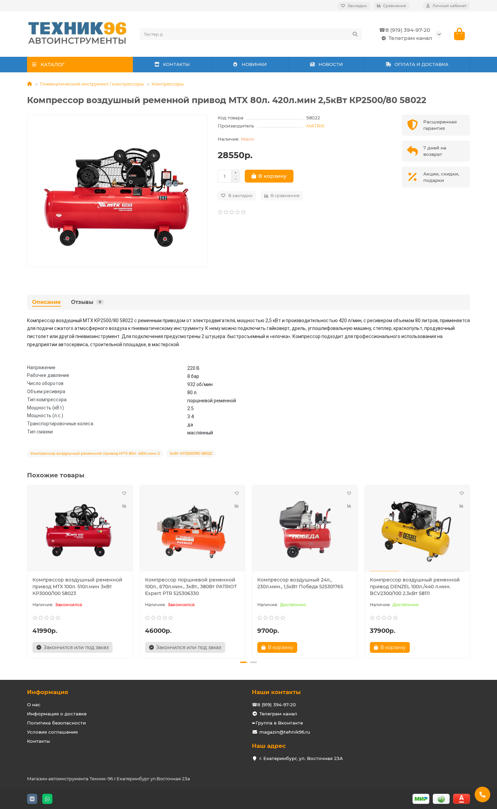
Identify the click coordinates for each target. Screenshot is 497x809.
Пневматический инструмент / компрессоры (92, 84)
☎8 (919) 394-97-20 (404, 30)
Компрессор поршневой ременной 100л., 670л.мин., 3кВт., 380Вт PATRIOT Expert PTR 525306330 (191, 586)
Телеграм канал (410, 38)
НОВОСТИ (330, 64)
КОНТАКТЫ (176, 64)
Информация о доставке (57, 713)
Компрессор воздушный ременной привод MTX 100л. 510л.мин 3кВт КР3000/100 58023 (77, 586)
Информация (47, 692)
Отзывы (86, 302)
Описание (46, 302)
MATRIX (315, 125)
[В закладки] (124, 493)
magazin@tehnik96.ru (284, 732)
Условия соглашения (52, 732)
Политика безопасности (56, 722)
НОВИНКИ (254, 64)
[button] (27, 570)
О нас (34, 704)
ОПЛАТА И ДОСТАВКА (421, 64)
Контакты (38, 741)
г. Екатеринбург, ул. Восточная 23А (301, 758)
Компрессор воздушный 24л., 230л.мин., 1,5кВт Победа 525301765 (300, 583)
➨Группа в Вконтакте (277, 722)
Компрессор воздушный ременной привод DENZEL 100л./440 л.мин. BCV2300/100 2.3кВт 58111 (415, 586)
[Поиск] (355, 34)
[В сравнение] (124, 506)
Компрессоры (167, 84)
